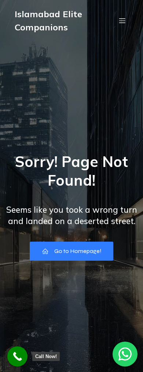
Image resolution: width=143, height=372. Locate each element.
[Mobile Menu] (122, 20)
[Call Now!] (17, 356)
